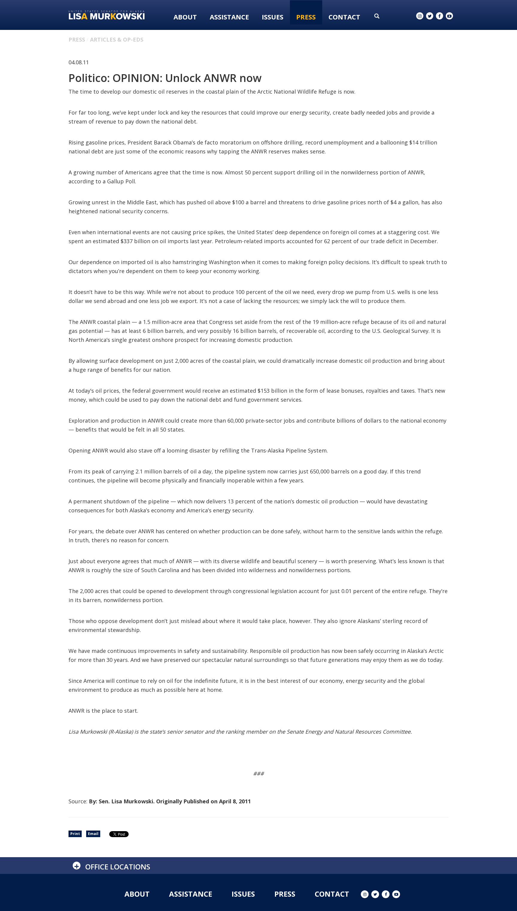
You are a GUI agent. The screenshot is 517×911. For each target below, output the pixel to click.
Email (93, 833)
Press (306, 16)
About (185, 16)
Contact (344, 16)
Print (75, 833)
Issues (272, 16)
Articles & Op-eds (116, 39)
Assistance (229, 16)
